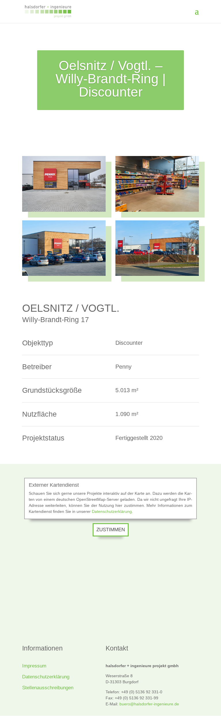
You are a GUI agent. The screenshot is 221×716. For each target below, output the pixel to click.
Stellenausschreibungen (47, 687)
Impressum (34, 666)
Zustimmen (110, 529)
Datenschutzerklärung (112, 511)
